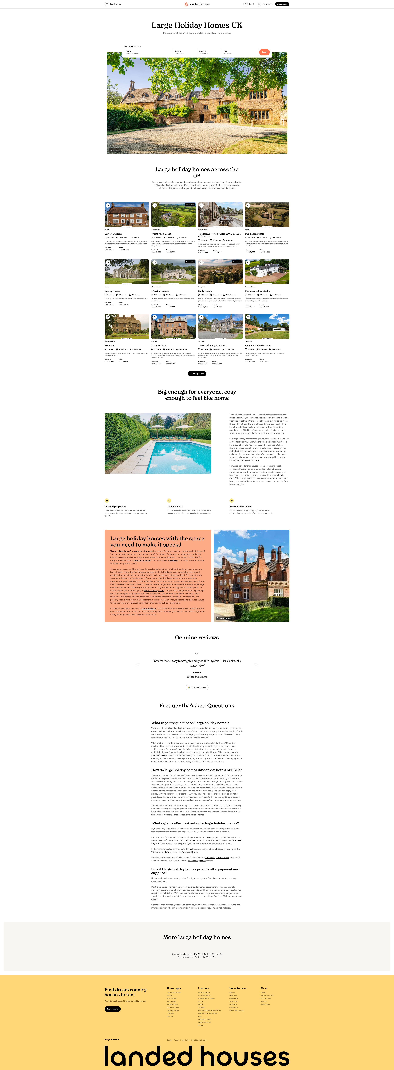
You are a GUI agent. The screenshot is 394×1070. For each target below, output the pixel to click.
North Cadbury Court (154, 591)
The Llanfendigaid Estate (212, 345)
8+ (199, 957)
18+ (199, 954)
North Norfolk (222, 858)
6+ (196, 957)
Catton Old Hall (113, 233)
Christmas (170, 1013)
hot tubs (255, 460)
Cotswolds (210, 858)
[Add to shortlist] (108, 205)
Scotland (201, 1025)
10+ (203, 957)
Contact (263, 992)
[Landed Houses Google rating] (112, 1040)
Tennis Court (233, 1001)
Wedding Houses (172, 1004)
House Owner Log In (267, 995)
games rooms (240, 460)
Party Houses (171, 1001)
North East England (204, 1022)
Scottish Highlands (197, 861)
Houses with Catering (236, 1010)
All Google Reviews (198, 687)
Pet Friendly (233, 1004)
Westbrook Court (161, 233)
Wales (209, 837)
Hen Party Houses (173, 1010)
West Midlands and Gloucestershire (209, 1010)
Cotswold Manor (148, 609)
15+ (214, 957)
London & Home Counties (206, 998)
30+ (213, 954)
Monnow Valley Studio (257, 291)
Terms (176, 1040)
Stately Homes (172, 998)
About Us (264, 1001)
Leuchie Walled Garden (258, 345)
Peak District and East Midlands (208, 1013)
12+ (207, 957)
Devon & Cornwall (204, 992)
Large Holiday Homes (174, 992)
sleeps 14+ (188, 954)
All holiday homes (197, 374)
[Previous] (138, 665)
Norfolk (200, 1004)
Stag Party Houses (173, 1007)
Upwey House (112, 291)
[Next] (256, 665)
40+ (220, 954)
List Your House (266, 998)
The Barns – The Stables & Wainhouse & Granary (219, 235)
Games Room (233, 1007)
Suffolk (167, 852)
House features (237, 988)
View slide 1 (195, 653)
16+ (195, 954)
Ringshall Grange (159, 755)
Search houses (112, 1009)
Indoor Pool (233, 995)
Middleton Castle (254, 233)
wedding (174, 560)
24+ (209, 954)
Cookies (169, 1040)
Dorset (195, 852)
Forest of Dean (189, 841)
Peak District (195, 849)
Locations (203, 988)
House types (174, 988)
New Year (170, 1016)
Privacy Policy (184, 1040)
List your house (282, 4)
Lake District (211, 849)
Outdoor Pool (233, 998)
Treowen (110, 345)
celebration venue (142, 560)
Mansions (170, 995)
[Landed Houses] (197, 4)
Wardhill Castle (160, 291)
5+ (192, 957)
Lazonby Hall (158, 345)
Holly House (205, 291)
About (264, 988)
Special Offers (265, 1004)
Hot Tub (232, 992)
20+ (204, 954)
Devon (185, 852)
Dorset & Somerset (204, 995)
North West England (204, 1019)
